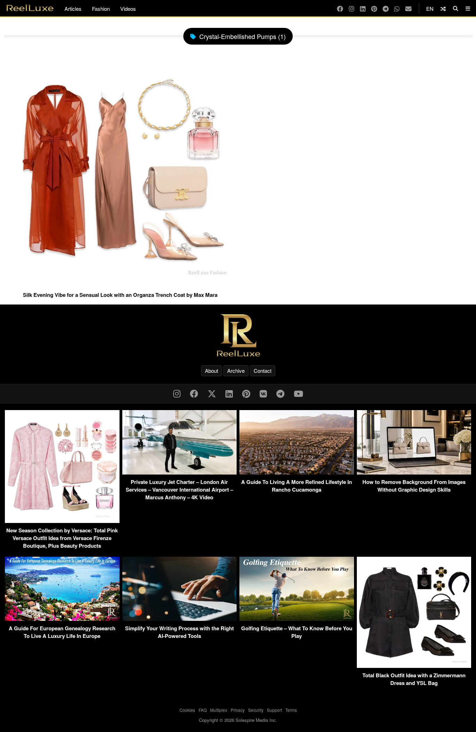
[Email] (408, 8)
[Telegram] (386, 8)
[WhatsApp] (397, 8)
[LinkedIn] (363, 8)
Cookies (187, 710)
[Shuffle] (443, 8)
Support (274, 710)
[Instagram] (351, 8)
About (211, 370)
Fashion (101, 8)
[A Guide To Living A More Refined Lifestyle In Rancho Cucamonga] (296, 472)
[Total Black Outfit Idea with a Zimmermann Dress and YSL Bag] (414, 665)
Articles (73, 8)
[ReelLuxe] (238, 335)
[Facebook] (340, 8)
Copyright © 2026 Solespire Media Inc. (238, 720)
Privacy (238, 710)
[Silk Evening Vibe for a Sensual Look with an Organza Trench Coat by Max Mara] (120, 284)
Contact (262, 370)
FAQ (203, 710)
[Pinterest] (374, 8)
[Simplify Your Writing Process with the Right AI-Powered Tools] (179, 618)
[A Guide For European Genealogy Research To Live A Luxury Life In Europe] (62, 618)
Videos (128, 8)
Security (255, 710)
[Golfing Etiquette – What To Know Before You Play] (296, 618)
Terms (291, 710)
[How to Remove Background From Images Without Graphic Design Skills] (414, 472)
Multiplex (218, 710)
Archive (236, 370)
